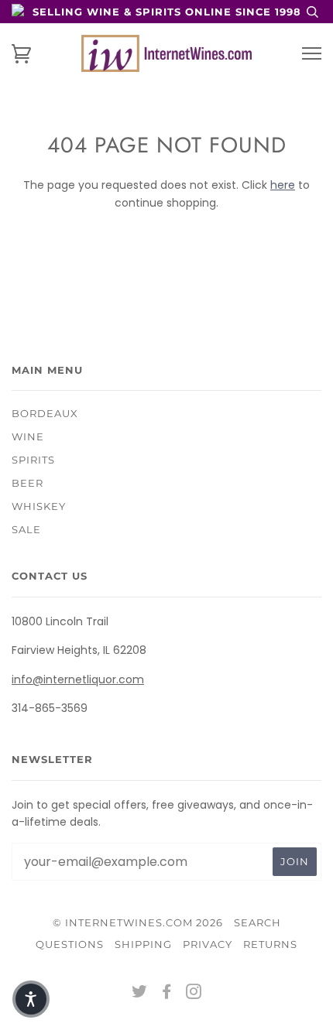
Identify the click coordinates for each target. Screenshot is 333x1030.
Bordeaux (45, 413)
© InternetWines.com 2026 (138, 922)
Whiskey (39, 506)
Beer (27, 483)
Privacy (207, 944)
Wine (28, 436)
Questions (70, 944)
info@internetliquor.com (78, 679)
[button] (31, 999)
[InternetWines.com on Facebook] (167, 993)
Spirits (33, 459)
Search (257, 922)
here (282, 185)
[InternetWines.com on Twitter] (140, 993)
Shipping (143, 944)
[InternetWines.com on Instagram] (194, 993)
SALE (26, 529)
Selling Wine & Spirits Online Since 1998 (167, 11)
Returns (270, 944)
